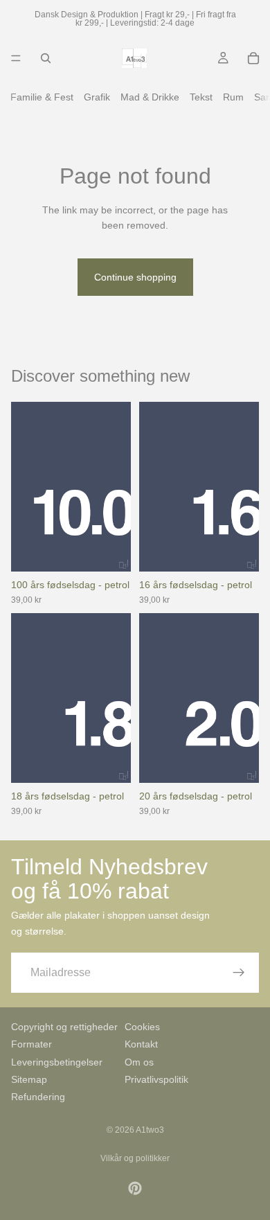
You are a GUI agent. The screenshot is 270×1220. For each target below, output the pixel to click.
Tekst (201, 97)
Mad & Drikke (149, 97)
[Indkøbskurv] (253, 58)
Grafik (97, 97)
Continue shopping (135, 277)
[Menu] (16, 58)
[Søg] (45, 58)
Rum (233, 97)
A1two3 (150, 1130)
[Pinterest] (135, 1188)
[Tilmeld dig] (238, 972)
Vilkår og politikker (135, 1158)
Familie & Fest (41, 97)
